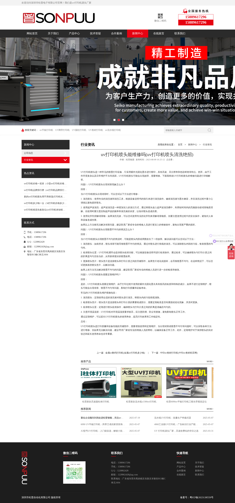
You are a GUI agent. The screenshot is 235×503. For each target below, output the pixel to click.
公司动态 (28, 153)
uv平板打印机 (46, 130)
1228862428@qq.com (44, 246)
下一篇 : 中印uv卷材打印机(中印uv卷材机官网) (175, 353)
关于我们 (53, 33)
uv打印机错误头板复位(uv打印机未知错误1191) (47, 210)
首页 (180, 144)
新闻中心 (137, 33)
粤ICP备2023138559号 (201, 497)
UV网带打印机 (62, 130)
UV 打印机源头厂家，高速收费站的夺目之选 (176, 431)
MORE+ (210, 361)
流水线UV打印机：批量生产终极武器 (172, 418)
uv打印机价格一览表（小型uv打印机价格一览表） (48, 183)
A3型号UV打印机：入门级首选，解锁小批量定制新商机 (103, 431)
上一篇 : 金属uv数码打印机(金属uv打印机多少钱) (121, 353)
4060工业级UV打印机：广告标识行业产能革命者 (176, 424)
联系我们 (179, 33)
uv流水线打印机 (113, 130)
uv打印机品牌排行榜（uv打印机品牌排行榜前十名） (49, 190)
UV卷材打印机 (96, 130)
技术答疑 (95, 33)
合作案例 (116, 33)
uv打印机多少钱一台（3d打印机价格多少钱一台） (48, 203)
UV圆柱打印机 (79, 130)
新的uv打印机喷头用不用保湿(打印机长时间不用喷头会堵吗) (54, 196)
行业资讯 (28, 160)
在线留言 (158, 33)
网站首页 (32, 33)
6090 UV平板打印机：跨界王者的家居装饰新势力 (103, 424)
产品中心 (74, 33)
